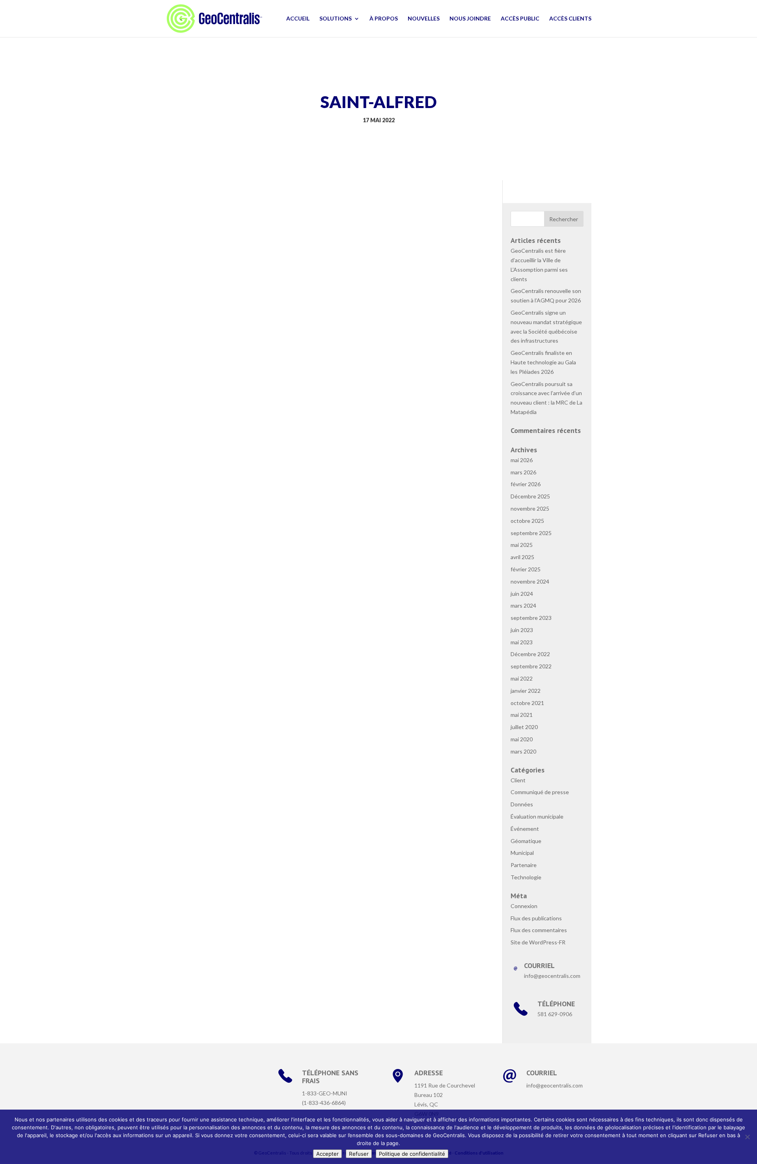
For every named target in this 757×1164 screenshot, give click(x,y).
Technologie (526, 877)
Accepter (327, 1154)
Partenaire (524, 865)
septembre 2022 (531, 666)
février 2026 (526, 484)
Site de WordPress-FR (538, 942)
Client (518, 780)
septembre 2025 (531, 533)
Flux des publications (536, 918)
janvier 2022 (526, 690)
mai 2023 (522, 642)
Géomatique (526, 841)
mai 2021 (522, 714)
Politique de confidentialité (412, 1154)
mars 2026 (523, 472)
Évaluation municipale (537, 816)
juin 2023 (522, 630)
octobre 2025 (527, 520)
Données (522, 804)
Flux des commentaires (539, 930)
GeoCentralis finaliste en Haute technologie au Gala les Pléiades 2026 (543, 362)
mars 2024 (523, 605)
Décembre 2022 (530, 654)
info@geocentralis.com (554, 1085)
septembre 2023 (531, 617)
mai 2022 (522, 678)
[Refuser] (747, 1137)
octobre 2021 (527, 703)
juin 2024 (522, 593)
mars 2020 (523, 751)
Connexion (524, 906)
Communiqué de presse (540, 792)
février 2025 (526, 569)
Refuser (359, 1154)
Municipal (522, 852)
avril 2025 (522, 557)
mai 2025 (522, 544)
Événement (525, 828)
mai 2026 (522, 460)
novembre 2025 (530, 508)
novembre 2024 (530, 581)
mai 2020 (522, 739)
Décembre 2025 (530, 496)
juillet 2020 (524, 727)
